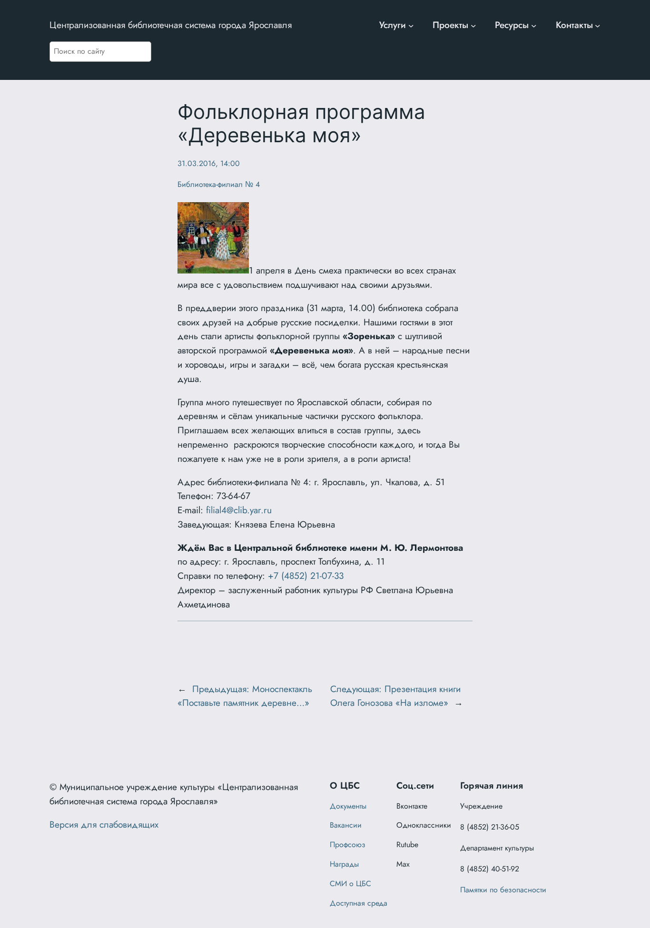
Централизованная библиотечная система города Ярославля (170, 24)
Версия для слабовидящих (103, 824)
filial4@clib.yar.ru (239, 510)
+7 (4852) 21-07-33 (306, 575)
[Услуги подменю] (411, 25)
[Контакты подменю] (598, 25)
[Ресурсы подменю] (534, 25)
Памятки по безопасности (503, 889)
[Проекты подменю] (473, 25)
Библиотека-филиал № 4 (218, 184)
